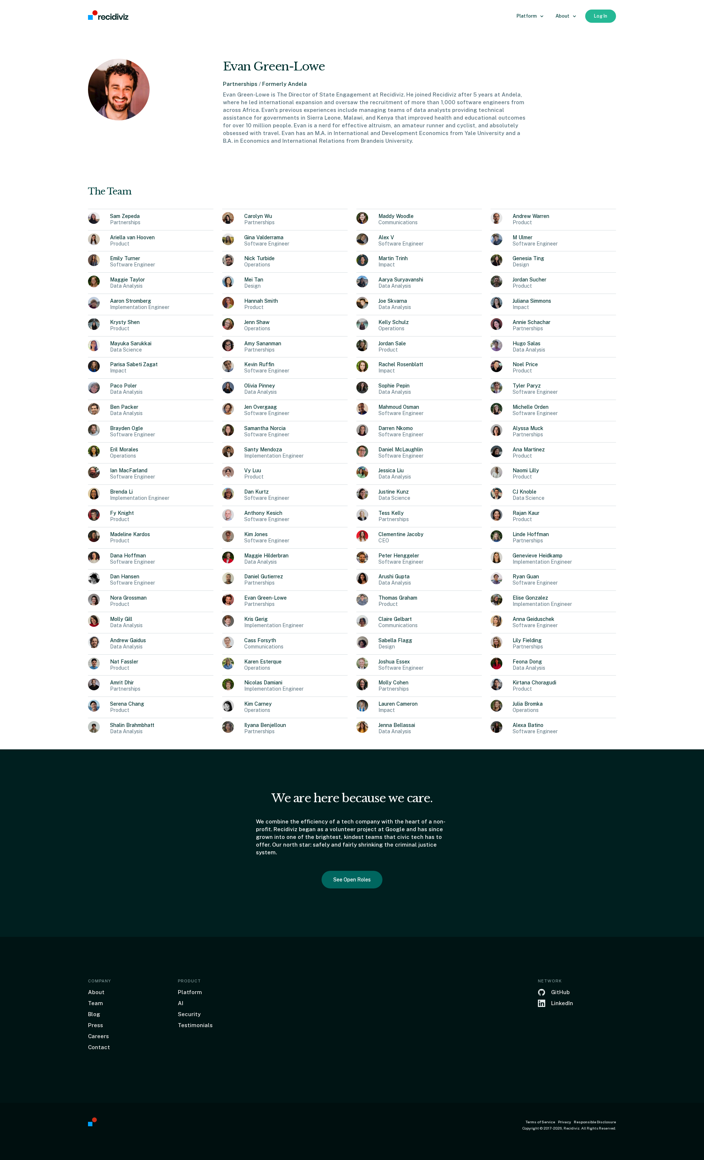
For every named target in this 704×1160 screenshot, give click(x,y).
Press (95, 1025)
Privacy (564, 1122)
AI (180, 1003)
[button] (530, 16)
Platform (190, 992)
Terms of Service (540, 1122)
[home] (108, 15)
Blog (94, 1014)
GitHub (560, 992)
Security (189, 1014)
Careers (98, 1036)
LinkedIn (562, 1003)
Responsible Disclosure (595, 1122)
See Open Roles (352, 880)
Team (95, 1003)
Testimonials (195, 1025)
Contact (99, 1047)
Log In (600, 16)
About (96, 992)
